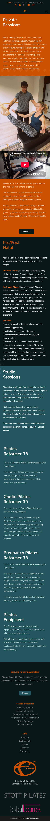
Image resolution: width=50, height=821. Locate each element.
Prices (25, 744)
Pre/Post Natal (25, 724)
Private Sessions (25, 707)
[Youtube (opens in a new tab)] (28, 5)
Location (25, 748)
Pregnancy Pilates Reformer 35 (25, 718)
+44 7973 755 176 (36, 3)
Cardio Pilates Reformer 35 (25, 714)
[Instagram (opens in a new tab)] (24, 5)
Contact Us (25, 751)
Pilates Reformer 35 (25, 711)
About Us (25, 737)
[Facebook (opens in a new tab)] (20, 5)
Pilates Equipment (25, 721)
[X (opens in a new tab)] (16, 5)
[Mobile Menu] (46, 11)
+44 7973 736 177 (20, 3)
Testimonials (25, 741)
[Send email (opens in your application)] (33, 5)
